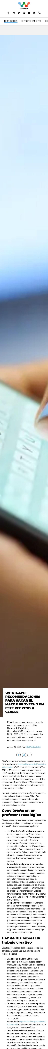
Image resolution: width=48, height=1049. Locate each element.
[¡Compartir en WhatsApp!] (29, 755)
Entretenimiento (31, 21)
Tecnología (10, 21)
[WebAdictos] (24, 5)
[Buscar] (39, 12)
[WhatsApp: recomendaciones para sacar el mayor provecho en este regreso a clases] (24, 376)
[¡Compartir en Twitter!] (24, 755)
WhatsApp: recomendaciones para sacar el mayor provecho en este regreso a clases (24, 702)
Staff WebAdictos (33, 747)
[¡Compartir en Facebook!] (18, 755)
